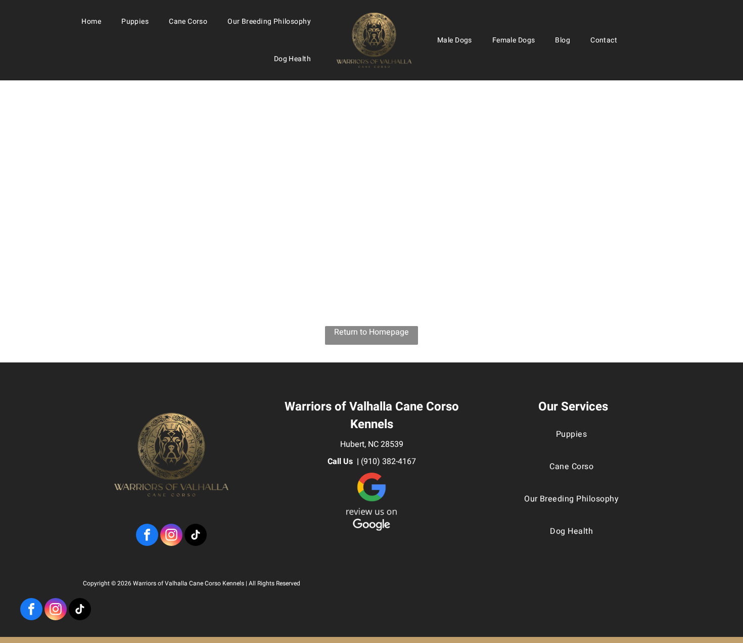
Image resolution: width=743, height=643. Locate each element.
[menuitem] (91, 21)
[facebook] (31, 610)
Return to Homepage (371, 332)
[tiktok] (80, 610)
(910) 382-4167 (388, 461)
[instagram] (55, 610)
